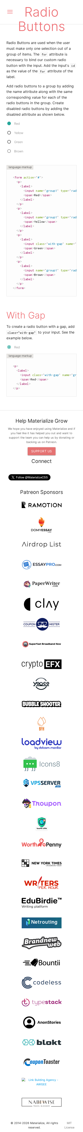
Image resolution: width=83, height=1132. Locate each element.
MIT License (69, 1125)
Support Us (41, 451)
